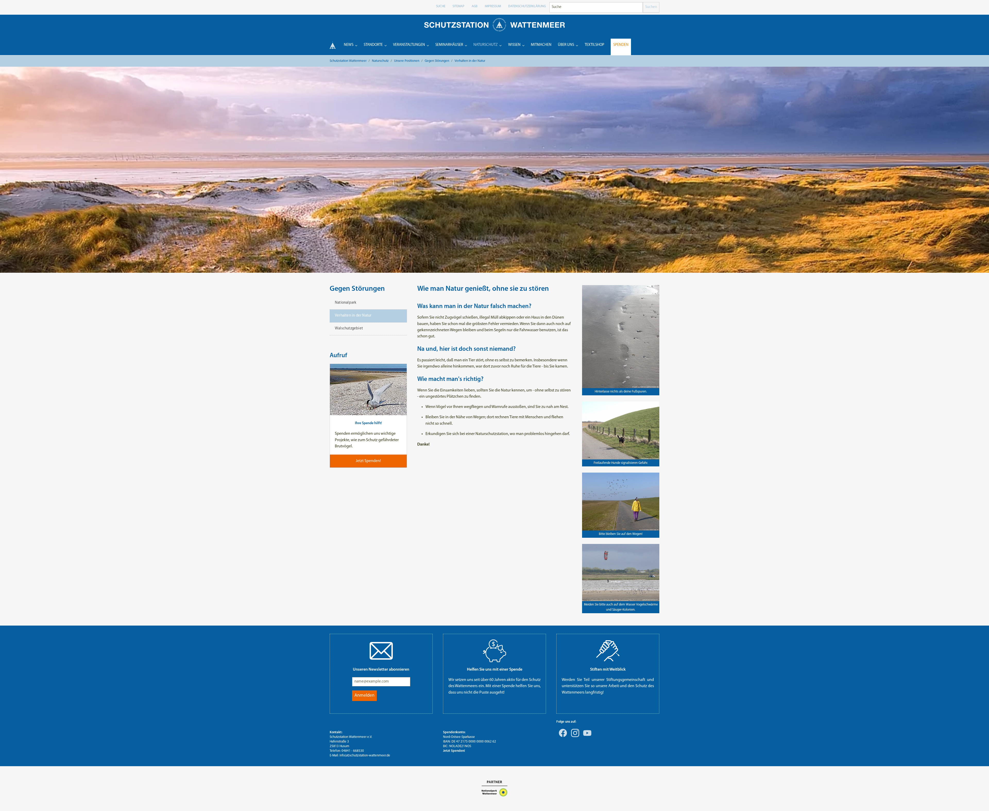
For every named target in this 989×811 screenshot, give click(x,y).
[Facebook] (562, 737)
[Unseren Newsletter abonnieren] (381, 650)
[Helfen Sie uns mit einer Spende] (494, 650)
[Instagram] (574, 737)
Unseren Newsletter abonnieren (381, 670)
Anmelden (364, 695)
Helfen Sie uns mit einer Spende (494, 670)
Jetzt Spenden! (454, 751)
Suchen (651, 7)
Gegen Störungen (357, 289)
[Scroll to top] (977, 799)
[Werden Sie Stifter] (608, 650)
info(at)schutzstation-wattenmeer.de (364, 755)
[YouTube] (586, 737)
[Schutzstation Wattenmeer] (494, 25)
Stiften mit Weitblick (608, 670)
